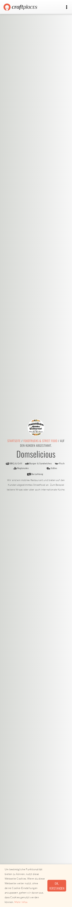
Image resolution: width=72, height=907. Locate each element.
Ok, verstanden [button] (56, 885)
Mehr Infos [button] (20, 902)
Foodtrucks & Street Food (40, 440)
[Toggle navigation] (66, 7)
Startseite (14, 440)
